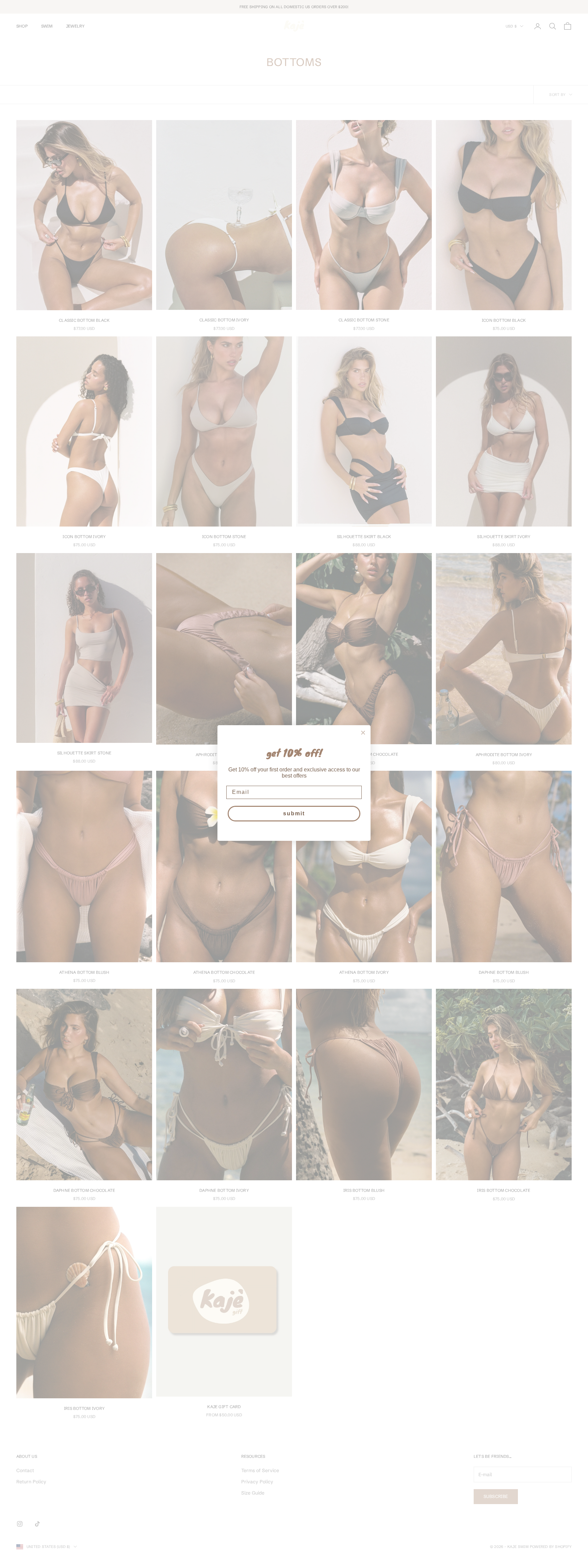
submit (294, 813)
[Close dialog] (363, 733)
